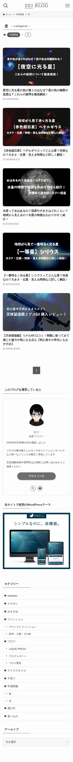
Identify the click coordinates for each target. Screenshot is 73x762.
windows (12, 595)
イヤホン (13, 603)
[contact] (40, 488)
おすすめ (13, 611)
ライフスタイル (17, 670)
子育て (11, 678)
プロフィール (36, 476)
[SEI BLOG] (36, 5)
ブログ (11, 641)
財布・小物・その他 (20, 633)
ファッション (15, 619)
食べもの (13, 716)
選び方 (11, 708)
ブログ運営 (15, 663)
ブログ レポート (18, 656)
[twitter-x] (33, 488)
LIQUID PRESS (17, 649)
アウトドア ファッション (22, 627)
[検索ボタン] (5, 5)
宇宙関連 (13, 34)
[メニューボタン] (67, 5)
